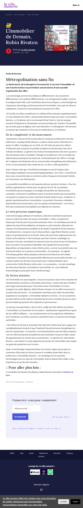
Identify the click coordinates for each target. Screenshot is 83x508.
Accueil (9, 15)
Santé (31, 453)
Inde (21, 453)
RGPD (12, 453)
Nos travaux (19, 15)
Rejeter (75, 502)
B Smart (41, 456)
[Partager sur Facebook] (4, 492)
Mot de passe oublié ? (62, 417)
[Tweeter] (4, 486)
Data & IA (56, 453)
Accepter (63, 502)
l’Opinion (69, 453)
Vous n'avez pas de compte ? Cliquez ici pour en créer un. (37, 428)
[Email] (4, 480)
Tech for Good (33, 15)
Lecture (30, 382)
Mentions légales (41, 484)
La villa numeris (28, 49)
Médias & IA (43, 453)
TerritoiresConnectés (15, 382)
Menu (75, 5)
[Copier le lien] (4, 474)
